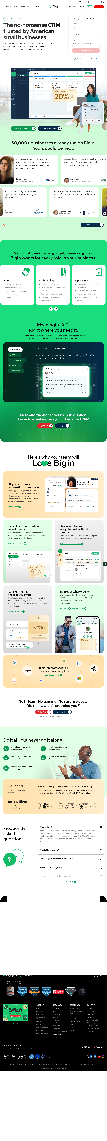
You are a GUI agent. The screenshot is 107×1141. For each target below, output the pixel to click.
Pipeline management (42, 1027)
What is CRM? (74, 1008)
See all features (40, 1036)
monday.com (40, 1049)
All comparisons (60, 1049)
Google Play (98, 1047)
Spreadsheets (7, 1049)
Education (56, 1017)
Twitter (92, 58)
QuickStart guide (75, 1021)
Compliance (32, 1064)
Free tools (73, 1016)
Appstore (86, 1047)
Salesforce (31, 1049)
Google (74, 58)
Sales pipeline (57, 1028)
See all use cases (58, 1034)
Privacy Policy (96, 46)
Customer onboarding (60, 1031)
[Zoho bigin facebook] (99, 1056)
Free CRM (38, 1024)
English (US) (99, 976)
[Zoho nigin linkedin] (91, 1056)
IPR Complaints (40, 1064)
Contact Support (93, 2)
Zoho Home (12, 1064)
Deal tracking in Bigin (15, 543)
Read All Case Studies (90, 225)
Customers (90, 1011)
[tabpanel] (79, 564)
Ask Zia (89, 6)
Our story (90, 1008)
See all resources (75, 1036)
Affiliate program (92, 1023)
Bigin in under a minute (21, 128)
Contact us (90, 1031)
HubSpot (16, 1049)
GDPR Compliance (84, 1064)
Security (25, 1064)
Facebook (97, 58)
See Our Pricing (60, 712)
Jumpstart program (93, 1028)
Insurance (56, 1020)
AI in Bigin (61, 426)
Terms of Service (85, 46)
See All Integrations (52, 675)
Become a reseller (92, 1020)
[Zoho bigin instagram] (103, 1056)
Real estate (56, 1008)
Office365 (80, 58)
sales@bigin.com (11, 976)
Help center (73, 1019)
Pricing (16, 6)
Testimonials (91, 1017)
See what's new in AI (12, 19)
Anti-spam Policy (49, 1064)
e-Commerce (57, 1014)
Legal (54, 1011)
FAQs (71, 1033)
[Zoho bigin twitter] (88, 1056)
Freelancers (56, 1026)
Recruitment (57, 1023)
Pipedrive (23, 1049)
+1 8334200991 (27, 976)
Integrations (39, 1011)
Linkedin (86, 58)
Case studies (91, 1014)
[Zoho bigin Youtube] (95, 1056)
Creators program (92, 1026)
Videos (72, 1027)
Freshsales (49, 1049)
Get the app (64, 608)
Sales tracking (40, 1030)
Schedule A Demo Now (48, 128)
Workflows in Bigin (15, 611)
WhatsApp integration (42, 1033)
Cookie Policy (75, 1064)
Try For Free (98, 6)
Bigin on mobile (78, 608)
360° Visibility (13, 507)
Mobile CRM (39, 1014)
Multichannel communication (70, 544)
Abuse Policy (93, 1064)
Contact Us (19, 1064)
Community (73, 1030)
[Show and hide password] (99, 34)
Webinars (73, 1024)
